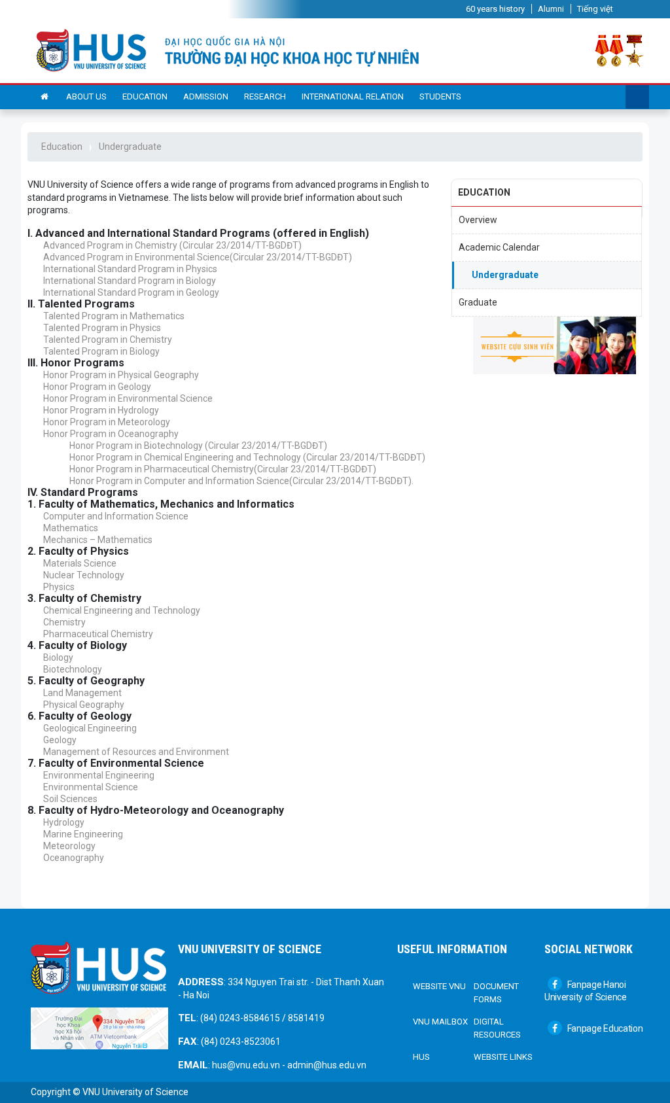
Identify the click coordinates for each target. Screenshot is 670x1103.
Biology (58, 657)
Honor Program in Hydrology (101, 410)
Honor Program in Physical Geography (121, 375)
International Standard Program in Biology (129, 280)
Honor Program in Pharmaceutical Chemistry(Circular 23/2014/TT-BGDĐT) (222, 469)
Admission (205, 96)
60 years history (495, 9)
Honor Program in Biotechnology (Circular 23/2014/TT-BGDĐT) (198, 445)
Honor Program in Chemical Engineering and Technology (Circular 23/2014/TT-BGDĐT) (247, 457)
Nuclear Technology (83, 575)
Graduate (478, 302)
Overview (478, 220)
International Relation (353, 96)
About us (86, 96)
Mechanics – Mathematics (97, 539)
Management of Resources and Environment (136, 751)
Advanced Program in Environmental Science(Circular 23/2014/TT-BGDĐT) (197, 257)
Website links (503, 1057)
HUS (421, 1057)
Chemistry (64, 622)
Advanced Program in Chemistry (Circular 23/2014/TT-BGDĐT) (172, 245)
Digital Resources (497, 1028)
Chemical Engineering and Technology (121, 610)
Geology (60, 740)
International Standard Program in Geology (131, 292)
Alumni (551, 9)
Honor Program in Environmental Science (128, 398)
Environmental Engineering (98, 775)
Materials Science (79, 563)
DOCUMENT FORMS (496, 992)
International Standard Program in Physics (130, 269)
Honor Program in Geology (97, 386)
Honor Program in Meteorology (106, 422)
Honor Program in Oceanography (111, 434)
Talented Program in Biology (101, 351)
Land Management (82, 693)
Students (440, 96)
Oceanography (73, 857)
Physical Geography (83, 704)
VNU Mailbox (440, 1021)
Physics (59, 587)
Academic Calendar (499, 247)
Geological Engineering (90, 728)
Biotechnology (72, 669)
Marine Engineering (83, 834)
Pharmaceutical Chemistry (98, 634)
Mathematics (70, 528)
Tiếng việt (595, 9)
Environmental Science (90, 787)
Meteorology (69, 846)
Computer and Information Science (115, 516)
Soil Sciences (70, 799)
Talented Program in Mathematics (114, 316)
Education (145, 96)
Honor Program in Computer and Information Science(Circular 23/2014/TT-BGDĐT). (241, 481)
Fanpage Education (604, 1028)
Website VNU (439, 986)
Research (265, 96)
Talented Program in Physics (102, 328)
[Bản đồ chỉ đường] (99, 1028)
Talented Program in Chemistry (107, 339)
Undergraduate (130, 146)
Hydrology (63, 822)
